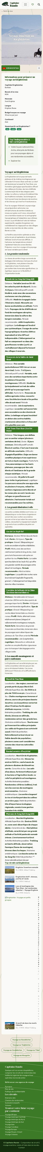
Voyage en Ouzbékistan (12, 1050)
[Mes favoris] (32, 4)
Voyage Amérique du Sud (14, 1122)
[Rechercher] (39, 4)
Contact (21, 1148)
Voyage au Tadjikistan (21, 1045)
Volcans (8, 1105)
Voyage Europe (11, 1129)
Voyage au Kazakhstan (21, 1040)
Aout (19, 129)
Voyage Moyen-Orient (13, 1132)
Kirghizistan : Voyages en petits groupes (38, 931)
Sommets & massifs (12, 1103)
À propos (8, 1087)
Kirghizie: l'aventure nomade (27, 867)
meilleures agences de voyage (16, 1075)
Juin (7, 129)
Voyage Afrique (11, 1114)
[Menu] (25, 4)
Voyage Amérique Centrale (15, 1117)
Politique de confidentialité (15, 1092)
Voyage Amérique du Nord (15, 1119)
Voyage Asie (9, 1124)
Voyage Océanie (11, 1134)
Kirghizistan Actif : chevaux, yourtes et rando (26, 878)
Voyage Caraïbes (11, 1127)
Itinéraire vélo (10, 1098)
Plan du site (9, 1089)
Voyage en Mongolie (21, 1055)
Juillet (13, 129)
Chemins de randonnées (14, 1100)
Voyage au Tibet (33, 1050)
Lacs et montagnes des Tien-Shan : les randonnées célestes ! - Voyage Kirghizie (27, 888)
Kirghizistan (12, 68)
